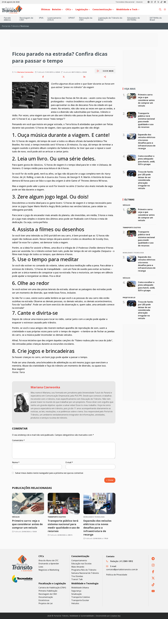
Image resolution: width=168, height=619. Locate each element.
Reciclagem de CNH (47, 594)
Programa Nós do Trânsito (83, 570)
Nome (15, 462)
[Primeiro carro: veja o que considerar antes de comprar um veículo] (28, 503)
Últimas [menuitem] (45, 9)
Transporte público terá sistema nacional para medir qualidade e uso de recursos (64, 526)
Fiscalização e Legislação (52, 583)
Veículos (75, 603)
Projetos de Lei (45, 603)
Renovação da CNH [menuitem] (85, 19)
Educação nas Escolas (81, 563)
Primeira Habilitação (47, 591)
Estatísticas (43, 600)
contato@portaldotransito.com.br (122, 569)
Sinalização (76, 594)
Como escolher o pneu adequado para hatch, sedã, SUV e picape (146, 160)
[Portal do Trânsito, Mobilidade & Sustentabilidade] (22, 563)
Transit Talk (77, 579)
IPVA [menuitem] (41, 18)
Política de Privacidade (116, 574)
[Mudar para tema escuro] (165, 9)
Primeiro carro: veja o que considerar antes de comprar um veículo (27, 524)
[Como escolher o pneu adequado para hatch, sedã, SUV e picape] (131, 158)
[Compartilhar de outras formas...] (105, 76)
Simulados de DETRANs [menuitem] (133, 19)
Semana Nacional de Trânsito (85, 573)
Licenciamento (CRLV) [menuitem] (54, 19)
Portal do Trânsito (10, 26)
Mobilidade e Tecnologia (84, 583)
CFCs (41, 556)
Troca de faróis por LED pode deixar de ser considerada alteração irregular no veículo (145, 180)
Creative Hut (115, 616)
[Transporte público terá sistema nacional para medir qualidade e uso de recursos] (64, 503)
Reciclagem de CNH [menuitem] (26, 19)
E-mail (69, 462)
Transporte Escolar (80, 600)
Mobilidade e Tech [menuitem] (126, 9)
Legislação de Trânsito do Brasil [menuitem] (110, 19)
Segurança (76, 591)
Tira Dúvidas (77, 576)
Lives (40, 567)
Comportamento (79, 560)
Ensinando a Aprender (48, 563)
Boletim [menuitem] (56, 9)
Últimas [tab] (129, 199)
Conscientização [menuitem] (102, 9)
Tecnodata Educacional (125, 2)
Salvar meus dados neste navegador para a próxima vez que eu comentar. (49, 473)
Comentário (18, 440)
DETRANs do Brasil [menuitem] (156, 19)
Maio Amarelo (77, 567)
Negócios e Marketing (48, 570)
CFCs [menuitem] (68, 9)
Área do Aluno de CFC (48, 560)
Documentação (45, 597)
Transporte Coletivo (80, 597)
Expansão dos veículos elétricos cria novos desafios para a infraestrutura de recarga (97, 527)
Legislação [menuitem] (82, 9)
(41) (126, 561)
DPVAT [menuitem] (71, 18)
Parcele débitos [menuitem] (7, 19)
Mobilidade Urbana (80, 587)
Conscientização (80, 556)
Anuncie (139, 2)
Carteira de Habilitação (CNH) (52, 587)
